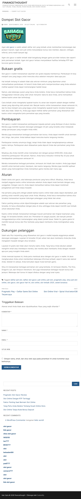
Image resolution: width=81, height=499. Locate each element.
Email (5, 340)
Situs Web (6, 349)
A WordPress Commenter (15, 420)
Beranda (5, 11)
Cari (75, 384)
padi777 (6, 463)
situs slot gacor (9, 434)
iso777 (6, 441)
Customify (40, 495)
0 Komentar (42, 24)
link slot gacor (9, 482)
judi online (42, 280)
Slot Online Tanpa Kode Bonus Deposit (18, 410)
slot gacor (10, 47)
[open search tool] (69, 5)
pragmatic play (60, 280)
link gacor (7, 430)
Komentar (6, 312)
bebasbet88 (8, 452)
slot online (35, 282)
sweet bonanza (61, 282)
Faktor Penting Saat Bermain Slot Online (19, 402)
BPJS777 (7, 445)
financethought (15, 2)
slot (4, 449)
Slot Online (30, 24)
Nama (4, 330)
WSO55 (6, 437)
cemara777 (8, 471)
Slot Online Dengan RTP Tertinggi (16, 398)
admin (5, 24)
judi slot (50, 280)
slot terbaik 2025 (47, 282)
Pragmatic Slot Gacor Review (15, 395)
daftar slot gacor (30, 280)
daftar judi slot (16, 280)
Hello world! (39, 420)
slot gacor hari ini (23, 282)
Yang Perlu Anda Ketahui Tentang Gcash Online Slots (24, 406)
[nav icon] (75, 5)
